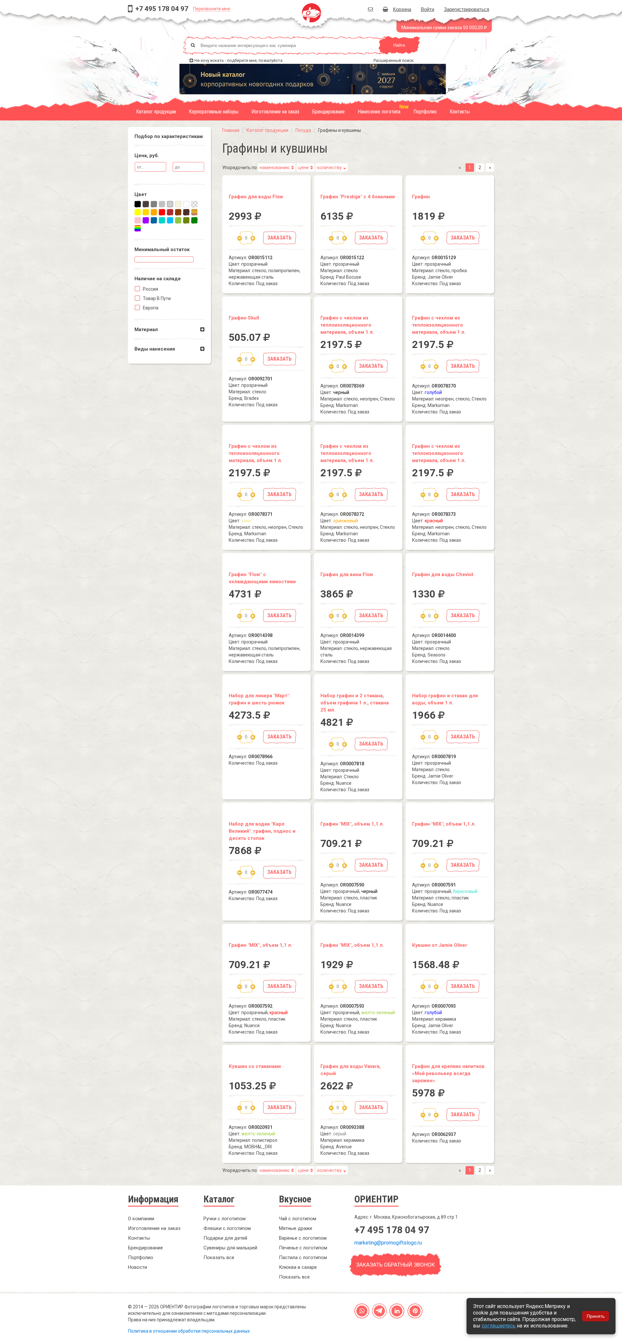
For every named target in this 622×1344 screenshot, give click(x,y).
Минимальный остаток (162, 249)
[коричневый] (178, 212)
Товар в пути (156, 298)
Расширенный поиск (394, 60)
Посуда (303, 130)
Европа (150, 307)
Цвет (140, 194)
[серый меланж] (170, 204)
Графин (421, 197)
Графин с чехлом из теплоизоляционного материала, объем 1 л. (347, 325)
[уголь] (146, 204)
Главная (230, 130)
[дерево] (194, 212)
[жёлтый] (137, 212)
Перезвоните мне (211, 8)
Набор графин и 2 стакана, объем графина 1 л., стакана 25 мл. (354, 703)
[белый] (186, 204)
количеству (329, 167)
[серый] (154, 204)
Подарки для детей (225, 1238)
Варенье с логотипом (303, 1238)
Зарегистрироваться (466, 9)
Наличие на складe (157, 279)
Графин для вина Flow (346, 574)
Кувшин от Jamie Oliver (439, 945)
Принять (596, 1316)
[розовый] (137, 220)
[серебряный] (162, 204)
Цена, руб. (146, 155)
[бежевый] (178, 204)
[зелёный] (194, 220)
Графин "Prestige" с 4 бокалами (357, 197)
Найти (399, 45)
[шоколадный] (186, 212)
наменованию (274, 167)
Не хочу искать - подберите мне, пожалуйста (238, 60)
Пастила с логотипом (303, 1257)
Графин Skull (244, 318)
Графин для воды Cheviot (442, 574)
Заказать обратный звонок (395, 1264)
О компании (141, 1219)
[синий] (154, 220)
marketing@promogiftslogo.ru (388, 1243)
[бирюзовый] (162, 220)
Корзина (402, 9)
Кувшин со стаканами (255, 1066)
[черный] (137, 204)
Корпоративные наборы (213, 112)
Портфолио (425, 112)
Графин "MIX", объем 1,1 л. (352, 824)
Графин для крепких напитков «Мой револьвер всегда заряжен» (448, 1073)
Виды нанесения (154, 349)
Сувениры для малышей (230, 1248)
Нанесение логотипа (379, 112)
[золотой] (146, 212)
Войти (427, 9)
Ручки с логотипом (224, 1219)
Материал (146, 329)
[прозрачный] (194, 204)
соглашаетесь (499, 1326)
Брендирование (328, 112)
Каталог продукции (156, 112)
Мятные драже (295, 1228)
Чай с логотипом (297, 1219)
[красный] (162, 212)
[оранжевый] (154, 212)
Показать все (218, 1257)
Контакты (460, 112)
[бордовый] (170, 212)
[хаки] (186, 220)
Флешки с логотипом (227, 1228)
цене (303, 167)
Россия (150, 289)
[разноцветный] (137, 228)
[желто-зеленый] (178, 220)
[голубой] (170, 220)
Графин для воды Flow (256, 197)
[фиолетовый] (146, 220)
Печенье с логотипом (303, 1248)
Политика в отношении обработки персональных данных (189, 1331)
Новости (137, 1267)
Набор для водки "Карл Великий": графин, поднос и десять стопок (262, 831)
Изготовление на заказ (275, 112)
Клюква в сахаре (298, 1267)
